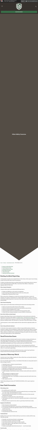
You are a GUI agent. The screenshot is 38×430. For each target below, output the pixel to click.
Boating (4, 262)
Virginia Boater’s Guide (10, 262)
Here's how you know (11, 1)
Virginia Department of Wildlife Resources (10, 0)
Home (1, 262)
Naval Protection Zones (6, 267)
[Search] (36, 6)
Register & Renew (19, 11)
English (23, 1)
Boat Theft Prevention (6, 270)
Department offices (30, 317)
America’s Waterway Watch (7, 269)
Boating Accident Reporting (7, 266)
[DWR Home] (19, 6)
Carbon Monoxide (5, 271)
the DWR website (19, 317)
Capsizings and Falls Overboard (8, 273)
